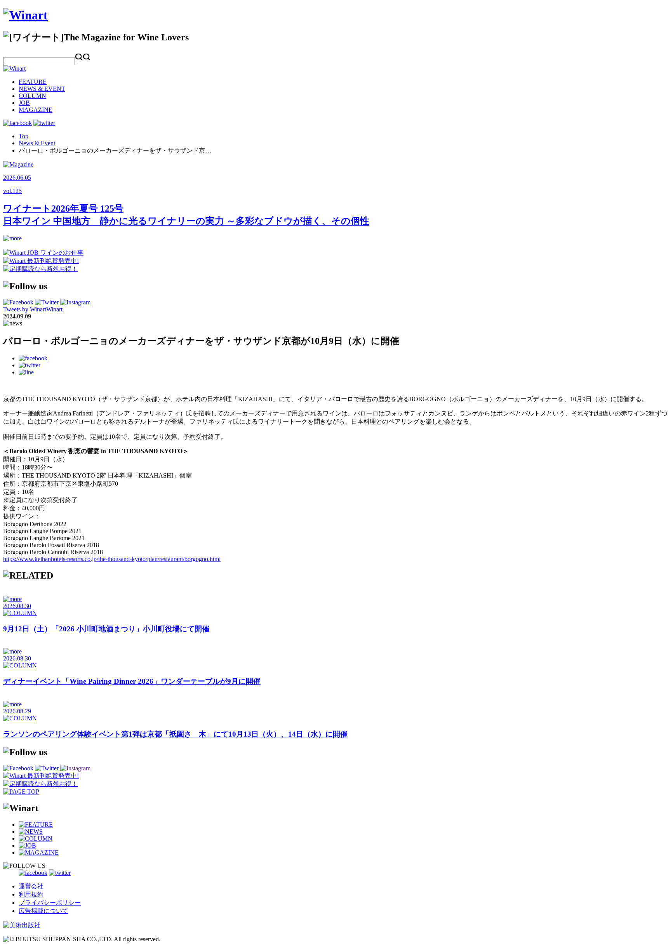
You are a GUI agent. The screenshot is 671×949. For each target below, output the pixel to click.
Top (23, 136)
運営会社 (31, 886)
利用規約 (31, 894)
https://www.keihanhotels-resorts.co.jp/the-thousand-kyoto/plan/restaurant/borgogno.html (112, 559)
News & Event (37, 143)
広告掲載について (43, 910)
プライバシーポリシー (50, 902)
